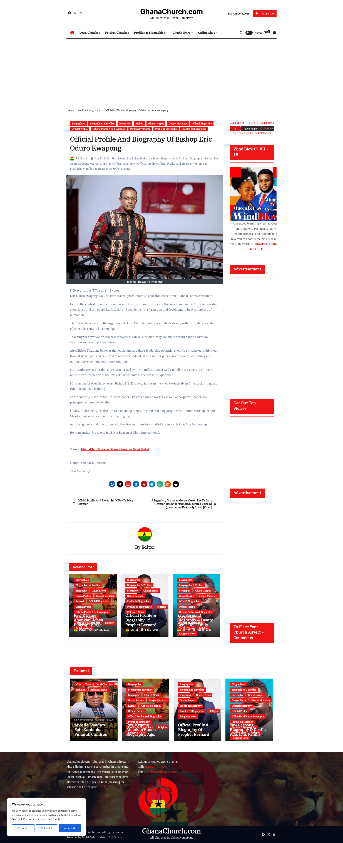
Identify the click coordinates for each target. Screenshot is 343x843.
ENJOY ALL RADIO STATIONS (252, 133)
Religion (161, 606)
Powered (72, 837)
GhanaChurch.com (171, 11)
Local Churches (89, 32)
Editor (84, 158)
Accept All (70, 828)
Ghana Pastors (83, 596)
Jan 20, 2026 (204, 629)
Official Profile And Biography (109, 128)
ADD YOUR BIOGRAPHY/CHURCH (252, 123)
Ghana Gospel (156, 123)
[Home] (72, 33)
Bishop (139, 123)
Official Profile (80, 128)
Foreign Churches (117, 32)
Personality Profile (140, 128)
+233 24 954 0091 (156, 767)
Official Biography (202, 123)
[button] (274, 32)
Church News (182, 32)
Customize (23, 828)
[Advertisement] (171, 71)
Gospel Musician (178, 123)
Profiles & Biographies (150, 32)
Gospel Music (186, 596)
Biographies (78, 123)
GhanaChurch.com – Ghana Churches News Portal (115, 449)
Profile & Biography (166, 128)
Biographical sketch (130, 158)
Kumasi (80, 601)
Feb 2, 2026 (151, 629)
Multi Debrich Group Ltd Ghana (102, 837)
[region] (46, 817)
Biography (125, 123)
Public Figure (122, 168)
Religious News (135, 612)
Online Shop (207, 32)
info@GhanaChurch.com (162, 772)
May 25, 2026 (101, 629)
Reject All (46, 828)
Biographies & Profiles (102, 123)
